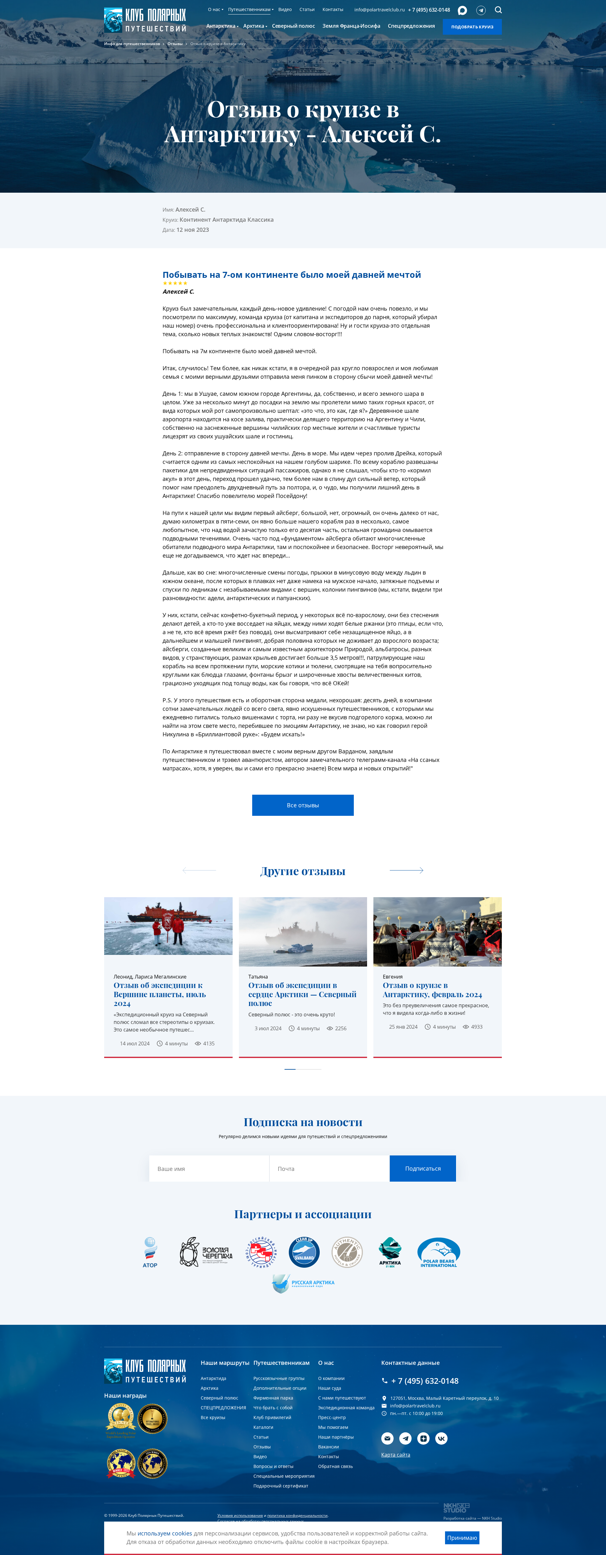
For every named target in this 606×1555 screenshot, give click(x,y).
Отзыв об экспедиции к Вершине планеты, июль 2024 (160, 994)
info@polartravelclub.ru (379, 10)
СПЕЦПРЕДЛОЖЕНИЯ (223, 1408)
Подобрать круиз (472, 27)
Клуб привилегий (272, 1417)
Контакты (333, 9)
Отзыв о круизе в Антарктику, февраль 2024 (432, 989)
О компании (331, 1378)
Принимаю (462, 1537)
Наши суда (329, 1388)
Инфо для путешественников (132, 43)
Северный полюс (219, 1398)
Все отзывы (303, 805)
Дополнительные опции (279, 1388)
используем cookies (165, 1533)
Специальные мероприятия (284, 1476)
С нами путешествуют (342, 1398)
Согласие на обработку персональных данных (260, 1521)
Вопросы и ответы (273, 1466)
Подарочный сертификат (280, 1486)
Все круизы (213, 1417)
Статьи (307, 9)
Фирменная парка (273, 1398)
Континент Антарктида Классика (227, 219)
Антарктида (213, 1378)
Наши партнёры (336, 1437)
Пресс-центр (332, 1417)
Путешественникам (249, 9)
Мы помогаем (333, 1427)
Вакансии (328, 1447)
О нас (214, 9)
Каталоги (263, 1427)
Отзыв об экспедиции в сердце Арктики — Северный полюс (302, 994)
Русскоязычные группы (279, 1378)
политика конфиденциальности (297, 1515)
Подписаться (423, 1168)
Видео (285, 9)
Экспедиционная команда (346, 1408)
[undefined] (407, 871)
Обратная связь (335, 1466)
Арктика (209, 1388)
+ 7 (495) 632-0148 (429, 9)
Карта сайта (395, 1454)
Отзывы (175, 43)
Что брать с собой (273, 1408)
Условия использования (240, 1515)
